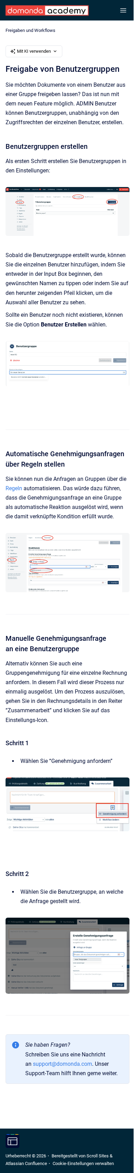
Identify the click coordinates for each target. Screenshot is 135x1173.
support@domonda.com (62, 1064)
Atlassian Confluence (26, 1163)
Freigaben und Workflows (30, 30)
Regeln (14, 488)
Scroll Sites (98, 1155)
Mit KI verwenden (34, 51)
